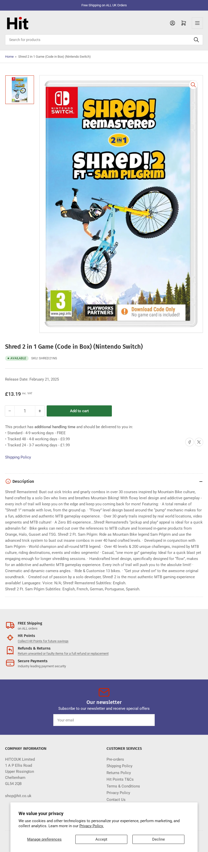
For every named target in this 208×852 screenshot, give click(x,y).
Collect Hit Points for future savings (43, 641)
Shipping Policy (18, 457)
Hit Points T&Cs (120, 779)
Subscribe (141, 720)
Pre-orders (115, 759)
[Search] (196, 39)
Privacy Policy (118, 793)
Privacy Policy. (91, 826)
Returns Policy (119, 773)
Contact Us (116, 799)
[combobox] (104, 39)
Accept (101, 839)
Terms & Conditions (123, 786)
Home (9, 56)
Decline (158, 839)
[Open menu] (197, 23)
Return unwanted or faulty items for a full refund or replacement (63, 653)
